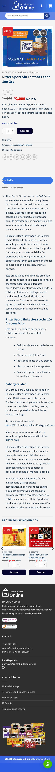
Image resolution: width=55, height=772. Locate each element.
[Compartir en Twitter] (16, 157)
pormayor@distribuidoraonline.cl (19, 664)
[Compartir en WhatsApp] (5, 157)
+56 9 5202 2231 (10, 644)
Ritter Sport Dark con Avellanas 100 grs (38, 556)
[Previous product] (10, 92)
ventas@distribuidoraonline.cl (17, 648)
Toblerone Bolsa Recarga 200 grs (13, 556)
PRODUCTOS (8, 72)
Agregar (24, 131)
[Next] (52, 554)
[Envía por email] (22, 157)
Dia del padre (16, 150)
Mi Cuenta (7, 703)
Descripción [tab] (7, 180)
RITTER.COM (12, 440)
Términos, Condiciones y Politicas (18, 692)
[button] (4, 6)
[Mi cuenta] (42, 6)
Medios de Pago (10, 697)
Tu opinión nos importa (13, 709)
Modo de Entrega (10, 686)
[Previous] (2, 554)
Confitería (21, 72)
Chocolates (34, 72)
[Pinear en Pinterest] (28, 157)
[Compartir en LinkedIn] (34, 157)
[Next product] (5, 92)
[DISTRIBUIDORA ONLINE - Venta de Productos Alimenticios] (23, 6)
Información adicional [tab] (12, 187)
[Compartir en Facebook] (10, 157)
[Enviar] (47, 16)
